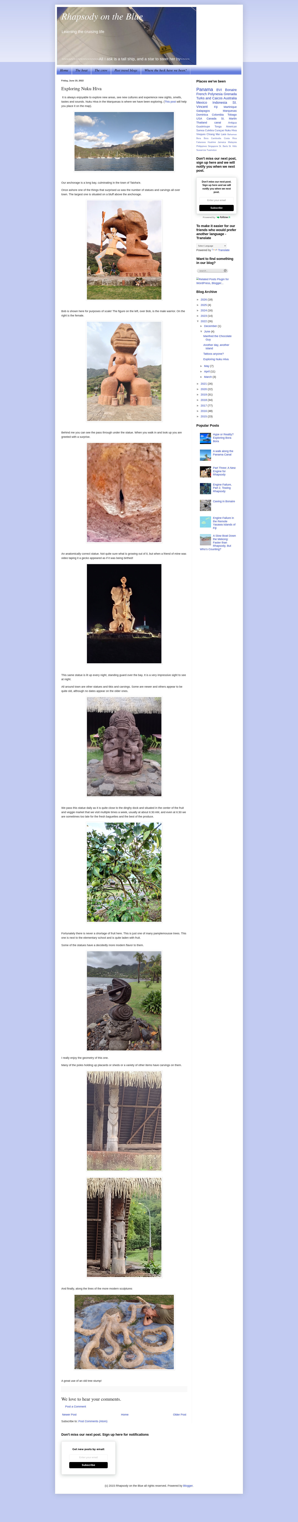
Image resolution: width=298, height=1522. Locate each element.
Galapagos (203, 110)
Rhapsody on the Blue (102, 16)
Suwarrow (201, 150)
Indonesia (219, 102)
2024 (204, 310)
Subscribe (216, 208)
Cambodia (216, 138)
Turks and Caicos (209, 98)
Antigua (232, 122)
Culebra (209, 130)
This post (170, 101)
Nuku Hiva (231, 130)
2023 (204, 315)
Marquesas (230, 110)
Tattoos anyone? (213, 353)
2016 (204, 411)
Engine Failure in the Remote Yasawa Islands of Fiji (224, 523)
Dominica (202, 114)
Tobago (232, 114)
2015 (204, 416)
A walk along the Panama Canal (223, 453)
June (207, 331)
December (211, 326)
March (208, 376)
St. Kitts (233, 146)
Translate (224, 250)
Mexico (201, 102)
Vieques (200, 134)
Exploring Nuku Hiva (216, 359)
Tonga (218, 126)
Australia (230, 98)
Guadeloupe (203, 126)
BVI (219, 90)
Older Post (179, 1414)
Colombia (218, 114)
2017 (204, 405)
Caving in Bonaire (224, 501)
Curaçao (219, 130)
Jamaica (222, 142)
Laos (223, 134)
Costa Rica (230, 138)
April (207, 371)
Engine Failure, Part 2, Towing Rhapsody (222, 488)
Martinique (230, 106)
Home (64, 70)
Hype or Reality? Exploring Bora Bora (223, 438)
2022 (204, 321)
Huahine (212, 142)
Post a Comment (75, 1406)
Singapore (213, 146)
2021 (204, 383)
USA (199, 118)
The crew (101, 70)
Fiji (216, 106)
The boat (81, 70)
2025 (204, 305)
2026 (204, 299)
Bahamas (232, 134)
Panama (204, 89)
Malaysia (232, 142)
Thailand (201, 122)
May (207, 366)
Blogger (188, 1485)
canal (217, 122)
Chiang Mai (213, 134)
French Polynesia (209, 94)
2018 (204, 400)
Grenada (230, 94)
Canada (211, 118)
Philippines (201, 146)
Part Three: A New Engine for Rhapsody (224, 471)
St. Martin (229, 118)
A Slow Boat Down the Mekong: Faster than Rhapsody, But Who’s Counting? (218, 542)
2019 (204, 394)
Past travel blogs (126, 70)
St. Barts (223, 146)
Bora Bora (202, 138)
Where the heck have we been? (165, 70)
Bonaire (231, 90)
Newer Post (69, 1414)
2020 (204, 389)
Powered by (209, 217)
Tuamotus (212, 150)
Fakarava (201, 142)
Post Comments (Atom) (92, 1421)
